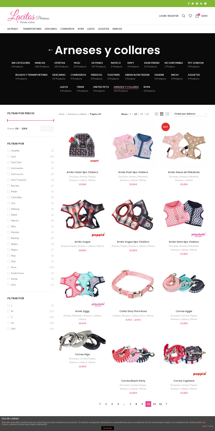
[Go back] (50, 50)
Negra (14, 243)
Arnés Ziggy (82, 311)
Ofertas (92, 180)
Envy (142, 315)
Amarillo (15, 150)
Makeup (15, 208)
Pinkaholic (143, 176)
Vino (13, 284)
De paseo (73, 176)
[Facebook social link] (188, 3)
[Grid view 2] (156, 114)
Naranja (15, 238)
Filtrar (47, 128)
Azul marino (17, 168)
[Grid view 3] (161, 114)
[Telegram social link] (205, 3)
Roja (13, 255)
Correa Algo (82, 354)
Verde (14, 278)
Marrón (15, 220)
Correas (185, 315)
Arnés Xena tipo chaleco (184, 241)
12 (160, 404)
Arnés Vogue (82, 241)
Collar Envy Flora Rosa (133, 311)
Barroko (15, 185)
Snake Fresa (17, 273)
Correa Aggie (184, 311)
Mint (13, 226)
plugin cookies (207, 426)
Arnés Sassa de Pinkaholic (184, 172)
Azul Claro (16, 162)
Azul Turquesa (18, 179)
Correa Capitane (184, 380)
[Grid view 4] (167, 114)
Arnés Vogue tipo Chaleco (133, 241)
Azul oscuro (17, 174)
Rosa (13, 267)
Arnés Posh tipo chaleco (133, 172)
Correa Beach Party (133, 380)
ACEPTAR (107, 428)
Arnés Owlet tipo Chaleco (82, 172)
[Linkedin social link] (201, 3)
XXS (13, 328)
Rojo (13, 261)
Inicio (62, 114)
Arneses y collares (77, 114)
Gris (13, 203)
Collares (117, 315)
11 (154, 404)
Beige (14, 191)
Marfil (14, 214)
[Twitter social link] (192, 3)
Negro (14, 249)
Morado (15, 232)
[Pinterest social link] (197, 3)
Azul (13, 156)
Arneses (83, 176)
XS (12, 322)
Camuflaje (16, 197)
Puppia (91, 176)
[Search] (183, 15)
